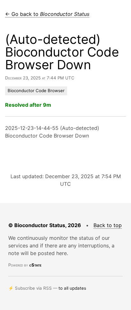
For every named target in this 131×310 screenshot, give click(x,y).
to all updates (72, 288)
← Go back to (47, 14)
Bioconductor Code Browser (36, 90)
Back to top (107, 225)
